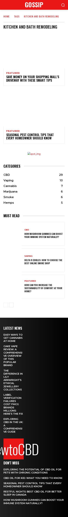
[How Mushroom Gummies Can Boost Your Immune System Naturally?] (12, 234)
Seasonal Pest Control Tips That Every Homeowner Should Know (30, 136)
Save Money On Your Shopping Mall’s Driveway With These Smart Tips (32, 79)
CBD (26, 230)
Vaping (28, 256)
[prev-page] (5, 305)
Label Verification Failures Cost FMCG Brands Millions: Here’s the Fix (13, 404)
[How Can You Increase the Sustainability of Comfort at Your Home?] (12, 286)
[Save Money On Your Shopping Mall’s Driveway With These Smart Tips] (34, 50)
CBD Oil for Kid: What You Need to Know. (33, 478)
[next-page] (11, 305)
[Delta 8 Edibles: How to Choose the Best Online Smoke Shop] (12, 260)
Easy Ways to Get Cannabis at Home (12, 338)
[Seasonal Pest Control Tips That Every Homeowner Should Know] (34, 108)
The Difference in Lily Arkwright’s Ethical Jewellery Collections (13, 380)
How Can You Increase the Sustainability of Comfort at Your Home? (43, 288)
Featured (13, 73)
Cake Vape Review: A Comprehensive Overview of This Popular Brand (12, 356)
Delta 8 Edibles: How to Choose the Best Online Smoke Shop (43, 261)
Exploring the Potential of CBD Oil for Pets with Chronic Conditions (32, 471)
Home (6, 16)
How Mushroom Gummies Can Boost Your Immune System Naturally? (43, 235)
